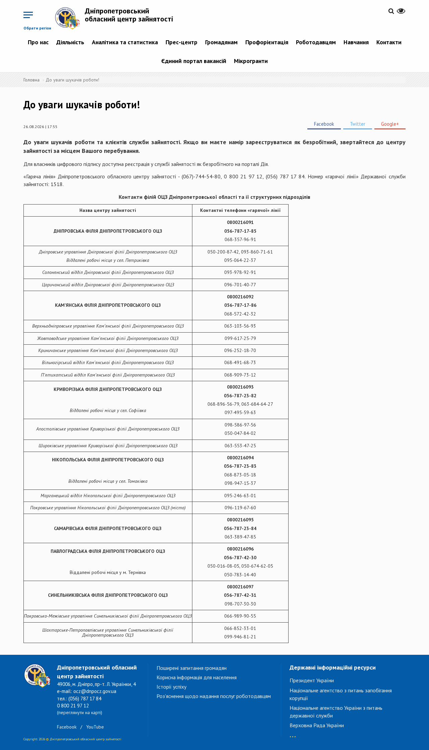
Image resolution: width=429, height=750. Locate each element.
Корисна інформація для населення (197, 677)
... (293, 733)
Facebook (324, 124)
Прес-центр (181, 42)
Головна (31, 80)
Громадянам (221, 42)
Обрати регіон (37, 28)
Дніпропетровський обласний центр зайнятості (129, 14)
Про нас (38, 42)
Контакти (389, 42)
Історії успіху (171, 686)
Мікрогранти (251, 61)
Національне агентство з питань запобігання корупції (341, 694)
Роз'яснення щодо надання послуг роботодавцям (214, 696)
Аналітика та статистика (125, 42)
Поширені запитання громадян (192, 668)
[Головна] (70, 18)
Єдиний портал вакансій (193, 61)
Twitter (357, 124)
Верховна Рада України (317, 725)
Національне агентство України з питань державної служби (336, 711)
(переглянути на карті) (79, 712)
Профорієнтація (266, 42)
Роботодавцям (316, 42)
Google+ (390, 124)
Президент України (312, 680)
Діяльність (70, 42)
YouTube (95, 727)
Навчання (356, 42)
